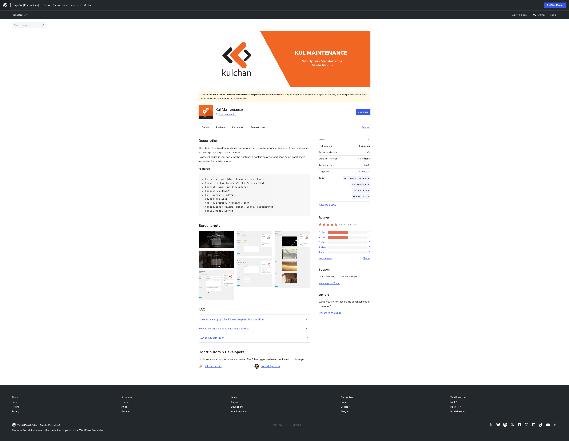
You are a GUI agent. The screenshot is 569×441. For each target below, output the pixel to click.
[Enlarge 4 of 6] (268, 234)
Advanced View (327, 204)
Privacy (15, 411)
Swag (345, 411)
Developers (237, 406)
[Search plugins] (43, 25)
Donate (346, 406)
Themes (126, 402)
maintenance (363, 178)
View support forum (329, 283)
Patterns (126, 411)
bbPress (455, 406)
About (15, 397)
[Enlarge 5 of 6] (268, 262)
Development (258, 127)
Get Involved (347, 397)
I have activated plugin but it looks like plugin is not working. (231, 319)
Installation (238, 127)
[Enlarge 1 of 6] (230, 234)
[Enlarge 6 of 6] (306, 234)
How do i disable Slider (211, 338)
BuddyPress (457, 411)
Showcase (127, 397)
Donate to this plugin (330, 312)
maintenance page (361, 190)
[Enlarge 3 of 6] (230, 274)
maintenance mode (360, 184)
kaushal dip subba (270, 366)
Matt (453, 402)
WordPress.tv (239, 411)
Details (205, 127)
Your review (325, 258)
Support (366, 127)
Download (363, 112)
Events (344, 402)
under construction (361, 196)
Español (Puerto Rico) (50, 425)
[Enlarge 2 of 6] (230, 254)
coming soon (350, 178)
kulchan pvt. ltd (227, 114)
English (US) (364, 171)
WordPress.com (459, 397)
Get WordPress (555, 5)
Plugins (125, 406)
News (14, 402)
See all (366, 258)
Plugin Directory (20, 15)
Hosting (15, 406)
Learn (234, 397)
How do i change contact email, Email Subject (224, 328)
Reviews (220, 127)
